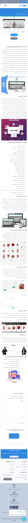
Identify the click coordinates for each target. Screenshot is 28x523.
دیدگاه (21, 400)
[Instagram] (17, 507)
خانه (26, 14)
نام (22, 417)
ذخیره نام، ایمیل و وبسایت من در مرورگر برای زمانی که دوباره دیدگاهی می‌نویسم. (14, 430)
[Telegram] (11, 507)
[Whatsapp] (14, 507)
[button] (5, 5)
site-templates (21, 14)
